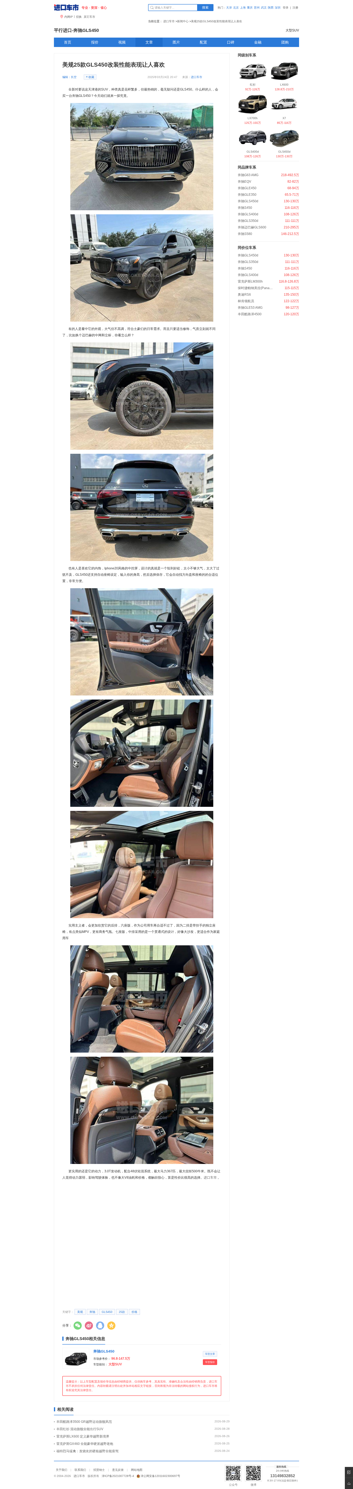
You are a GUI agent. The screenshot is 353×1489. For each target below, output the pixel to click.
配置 (203, 42)
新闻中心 (183, 21)
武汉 (264, 7)
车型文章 (210, 1354)
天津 (229, 7)
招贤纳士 (99, 1469)
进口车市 (169, 21)
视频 (122, 42)
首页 (67, 42)
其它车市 (89, 16)
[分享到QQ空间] (112, 1325)
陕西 (271, 7)
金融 (257, 42)
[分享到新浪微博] (90, 1325)
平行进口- (76, 30)
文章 (149, 42)
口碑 (230, 42)
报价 (94, 42)
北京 (236, 7)
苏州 (257, 7)
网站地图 (136, 1469)
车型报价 (210, 1362)
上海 (243, 7)
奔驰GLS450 (103, 1351)
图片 (176, 42)
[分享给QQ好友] (101, 1325)
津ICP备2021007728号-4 (118, 1476)
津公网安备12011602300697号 (160, 1476)
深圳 (277, 7)
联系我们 (80, 1469)
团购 (285, 42)
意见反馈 (118, 1469)
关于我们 (61, 1469)
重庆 (250, 7)
